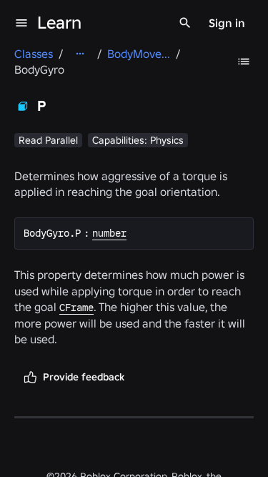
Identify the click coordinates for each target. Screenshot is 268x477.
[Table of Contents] (244, 61)
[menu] (21, 23)
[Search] (185, 23)
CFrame (76, 307)
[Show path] (80, 53)
